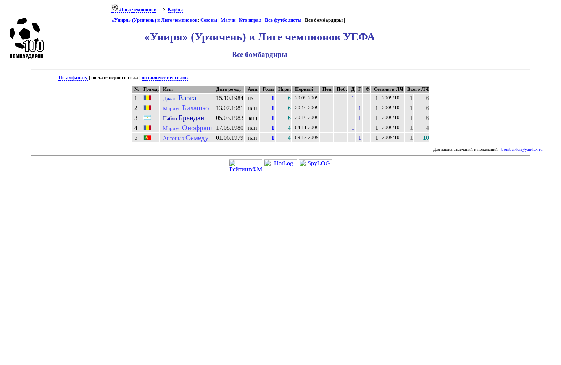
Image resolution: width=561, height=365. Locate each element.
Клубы (175, 9)
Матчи (228, 20)
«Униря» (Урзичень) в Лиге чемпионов (154, 20)
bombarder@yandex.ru (522, 149)
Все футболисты (283, 20)
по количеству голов (165, 77)
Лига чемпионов (137, 9)
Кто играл (250, 20)
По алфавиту (73, 77)
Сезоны (208, 20)
